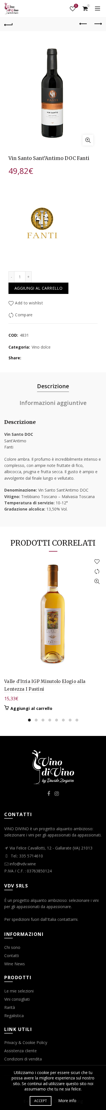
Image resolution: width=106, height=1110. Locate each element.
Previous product (83, 24)
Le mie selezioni (19, 991)
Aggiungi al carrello (38, 288)
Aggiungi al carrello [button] (31, 708)
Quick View (97, 581)
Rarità (9, 1007)
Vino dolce (41, 347)
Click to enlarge (88, 140)
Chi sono (12, 947)
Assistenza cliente (20, 1050)
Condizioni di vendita (23, 1059)
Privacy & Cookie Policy (25, 1042)
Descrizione (53, 386)
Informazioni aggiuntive (53, 403)
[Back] (8, 24)
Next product (97, 24)
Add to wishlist (29, 303)
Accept (40, 1100)
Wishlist (76, 6)
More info (67, 1100)
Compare (24, 314)
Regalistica (14, 1015)
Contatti (11, 955)
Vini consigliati (17, 999)
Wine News (14, 963)
